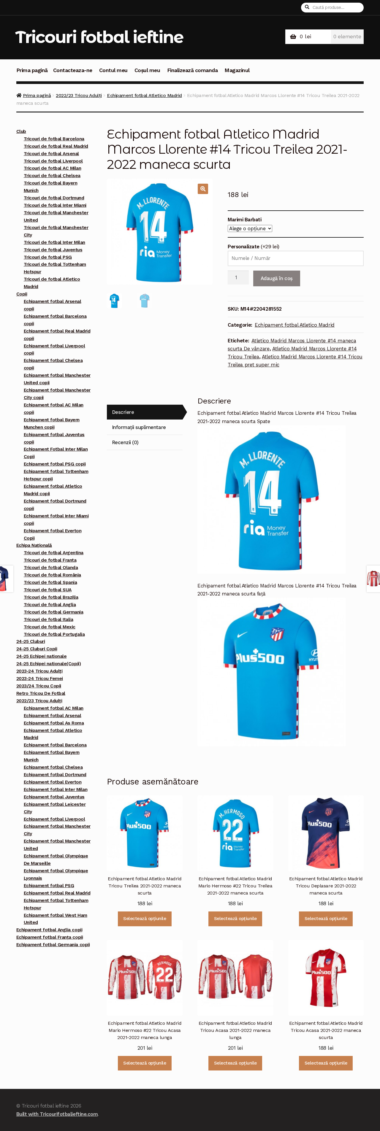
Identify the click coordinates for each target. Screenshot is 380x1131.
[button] (203, 189)
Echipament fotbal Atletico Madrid (144, 95)
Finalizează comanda (192, 70)
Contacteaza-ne (72, 70)
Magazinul (237, 70)
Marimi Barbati (244, 220)
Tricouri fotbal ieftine (99, 37)
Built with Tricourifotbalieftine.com (57, 1114)
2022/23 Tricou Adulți (79, 95)
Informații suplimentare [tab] (139, 427)
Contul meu (113, 70)
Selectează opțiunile (144, 918)
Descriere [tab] (123, 412)
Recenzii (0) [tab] (125, 442)
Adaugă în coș (277, 278)
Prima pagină (32, 70)
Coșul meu (147, 70)
